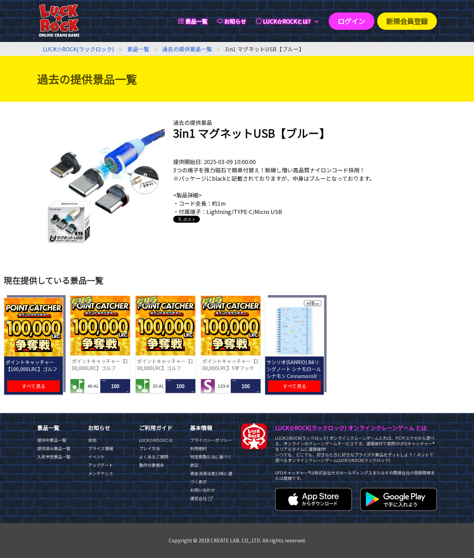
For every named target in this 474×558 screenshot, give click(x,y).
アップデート (100, 465)
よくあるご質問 (153, 457)
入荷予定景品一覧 (53, 457)
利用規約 (198, 448)
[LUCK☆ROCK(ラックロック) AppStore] (313, 508)
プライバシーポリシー (211, 440)
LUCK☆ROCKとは (156, 440)
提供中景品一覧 (51, 440)
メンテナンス (100, 473)
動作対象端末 (151, 465)
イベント (96, 457)
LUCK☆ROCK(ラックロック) (78, 49)
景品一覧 (138, 49)
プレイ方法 (149, 448)
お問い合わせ (202, 490)
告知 (92, 440)
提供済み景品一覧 (53, 448)
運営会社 (199, 498)
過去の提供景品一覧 (187, 49)
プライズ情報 (100, 448)
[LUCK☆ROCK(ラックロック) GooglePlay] (398, 508)
